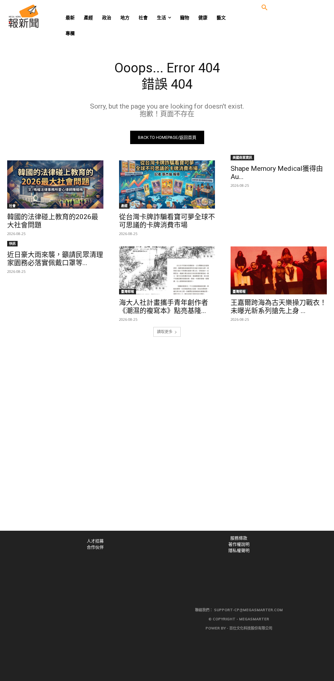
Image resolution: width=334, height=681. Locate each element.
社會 (12, 205)
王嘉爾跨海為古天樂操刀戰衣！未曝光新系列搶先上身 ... (278, 307)
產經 (124, 205)
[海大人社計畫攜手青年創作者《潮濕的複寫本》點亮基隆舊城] (167, 270)
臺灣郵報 (127, 291)
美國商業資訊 (242, 157)
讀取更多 (165, 331)
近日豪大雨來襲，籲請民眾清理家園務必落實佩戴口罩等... (55, 259)
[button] (264, 8)
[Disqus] (167, 440)
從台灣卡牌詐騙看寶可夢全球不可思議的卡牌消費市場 (167, 221)
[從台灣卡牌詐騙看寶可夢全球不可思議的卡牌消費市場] (167, 184)
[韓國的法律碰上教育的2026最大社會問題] (55, 184)
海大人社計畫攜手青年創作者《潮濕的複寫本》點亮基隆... (163, 307)
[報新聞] (42, 16)
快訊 (12, 243)
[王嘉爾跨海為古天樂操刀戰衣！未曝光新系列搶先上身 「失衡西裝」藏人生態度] (279, 270)
